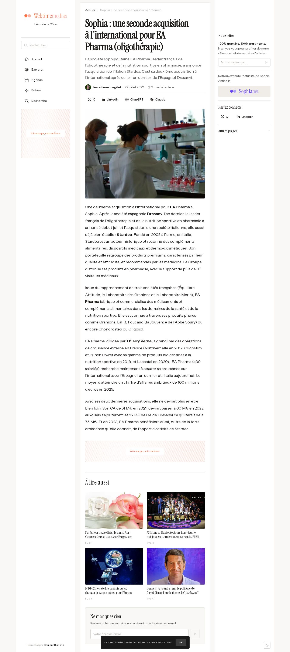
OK (181, 642)
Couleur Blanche (54, 644)
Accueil (90, 10)
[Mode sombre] (267, 645)
